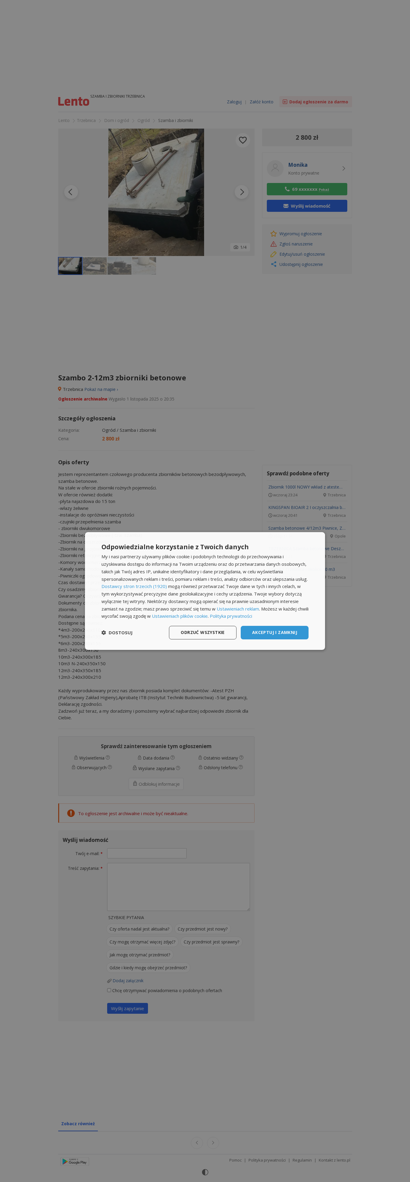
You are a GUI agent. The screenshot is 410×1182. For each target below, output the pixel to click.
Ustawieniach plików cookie (180, 616)
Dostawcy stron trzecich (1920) (134, 586)
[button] (117, 632)
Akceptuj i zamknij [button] (274, 632)
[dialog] (205, 591)
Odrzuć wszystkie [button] (203, 632)
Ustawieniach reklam (238, 609)
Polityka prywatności (231, 616)
